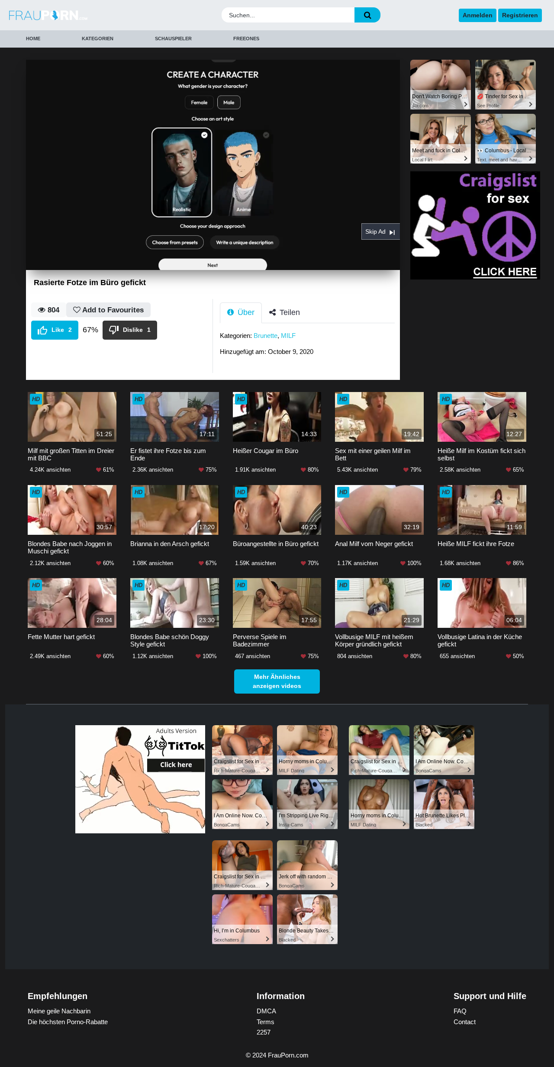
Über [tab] (244, 312)
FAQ (460, 1011)
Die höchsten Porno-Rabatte (68, 1021)
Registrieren (520, 15)
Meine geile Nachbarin (59, 1011)
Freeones (246, 38)
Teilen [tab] (288, 312)
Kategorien (97, 38)
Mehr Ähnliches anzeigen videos (277, 681)
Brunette (265, 335)
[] (367, 14)
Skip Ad (375, 231)
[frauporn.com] (73, 15)
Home (33, 38)
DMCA (266, 1011)
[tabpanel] (310, 346)
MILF (288, 335)
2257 (264, 1032)
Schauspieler (173, 38)
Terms (265, 1021)
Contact (465, 1021)
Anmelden (478, 15)
